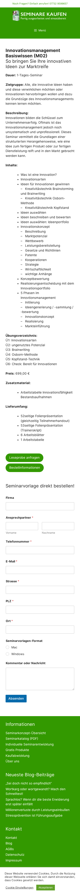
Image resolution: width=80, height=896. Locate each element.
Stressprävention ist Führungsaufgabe (34, 815)
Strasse (12, 581)
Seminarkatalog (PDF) (22, 738)
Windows (17, 654)
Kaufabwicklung (17, 756)
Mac (14, 647)
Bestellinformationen (24, 467)
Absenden (16, 698)
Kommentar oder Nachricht (25, 663)
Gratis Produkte (17, 750)
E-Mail (11, 561)
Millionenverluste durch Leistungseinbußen (38, 810)
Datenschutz (15, 854)
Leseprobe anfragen (24, 457)
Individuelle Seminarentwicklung (30, 744)
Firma (10, 498)
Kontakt (11, 838)
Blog (9, 843)
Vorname (11, 532)
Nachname (48, 532)
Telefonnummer (19, 541)
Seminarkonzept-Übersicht (26, 733)
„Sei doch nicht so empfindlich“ (29, 783)
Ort (9, 621)
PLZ (10, 601)
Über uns (12, 761)
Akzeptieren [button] (46, 887)
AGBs (10, 849)
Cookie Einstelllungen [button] (19, 887)
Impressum (14, 860)
